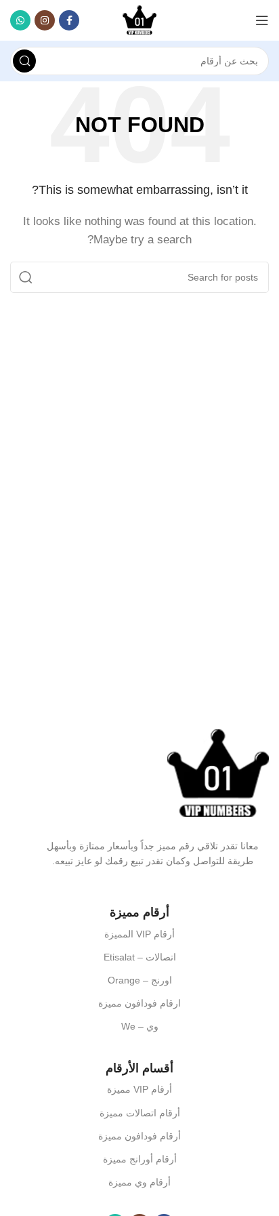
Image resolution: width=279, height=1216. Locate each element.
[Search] (24, 61)
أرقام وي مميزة (139, 1182)
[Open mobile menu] (262, 20)
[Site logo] (139, 19)
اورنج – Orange (140, 980)
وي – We (139, 1026)
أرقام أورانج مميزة (140, 1159)
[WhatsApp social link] (20, 20)
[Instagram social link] (45, 20)
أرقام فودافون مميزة (139, 1136)
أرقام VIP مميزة (139, 1089)
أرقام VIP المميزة (139, 934)
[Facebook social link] (69, 20)
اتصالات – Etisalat (140, 957)
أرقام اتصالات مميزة (140, 1113)
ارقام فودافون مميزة (139, 1003)
